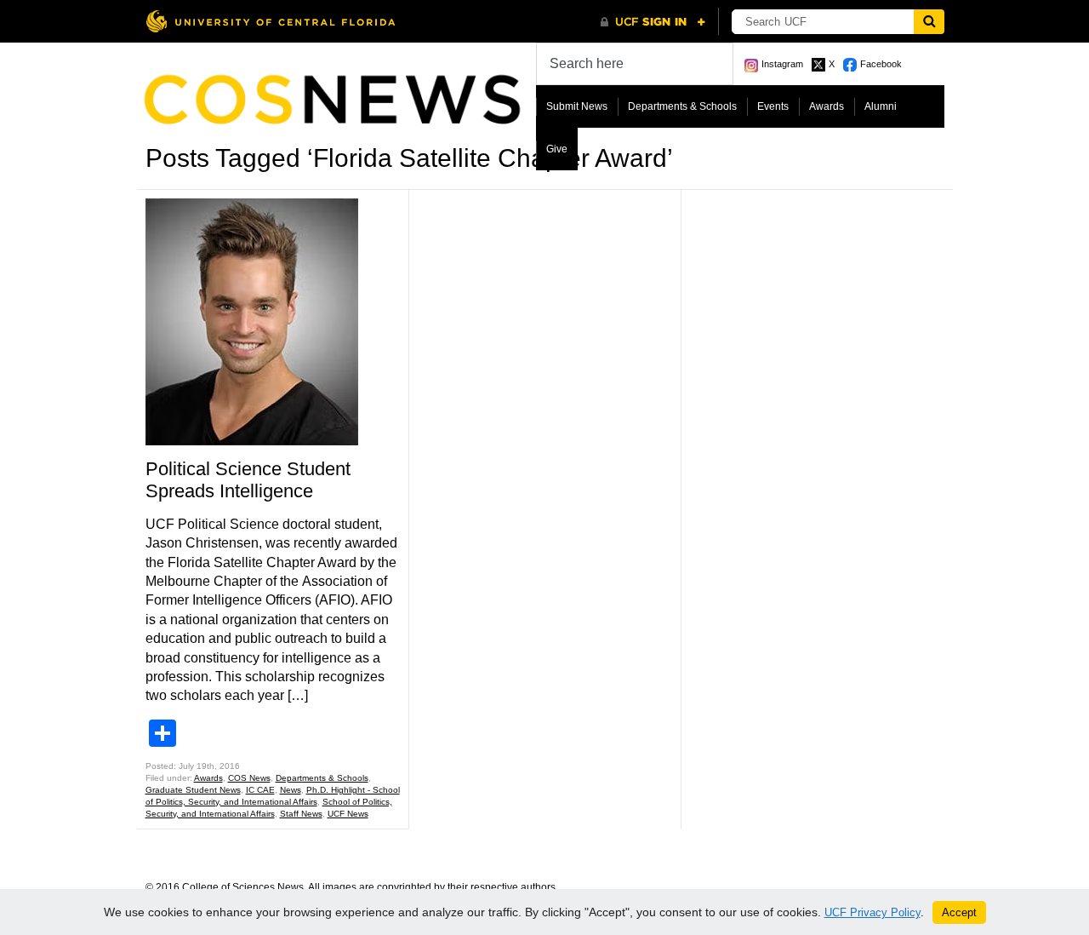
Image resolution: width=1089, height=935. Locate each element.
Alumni (880, 106)
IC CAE (260, 789)
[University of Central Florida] (270, 21)
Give (556, 149)
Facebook (881, 64)
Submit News (576, 106)
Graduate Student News (193, 789)
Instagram (782, 64)
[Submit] (929, 21)
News (290, 789)
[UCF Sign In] (653, 22)
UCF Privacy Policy (872, 912)
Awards (826, 106)
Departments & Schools (682, 106)
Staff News (301, 813)
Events (773, 106)
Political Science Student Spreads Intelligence (248, 480)
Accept (959, 912)
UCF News (348, 813)
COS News (249, 778)
